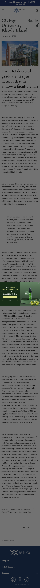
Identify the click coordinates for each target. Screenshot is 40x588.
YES (10, 297)
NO (10, 300)
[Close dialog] (38, 282)
